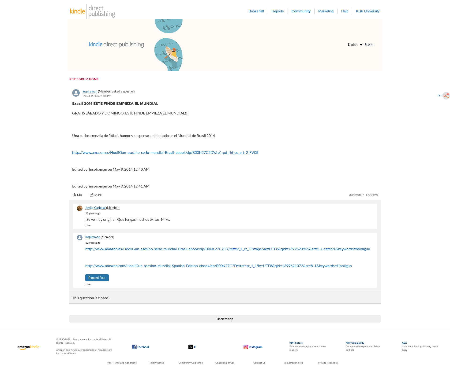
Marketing (326, 11)
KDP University (368, 11)
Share (97, 194)
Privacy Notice (156, 362)
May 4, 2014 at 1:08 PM (96, 96)
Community (301, 11)
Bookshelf (256, 11)
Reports (278, 11)
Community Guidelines (191, 362)
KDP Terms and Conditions (122, 362)
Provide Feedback (328, 362)
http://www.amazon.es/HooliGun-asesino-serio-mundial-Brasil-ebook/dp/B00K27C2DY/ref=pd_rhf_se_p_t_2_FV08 (165, 152)
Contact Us (259, 362)
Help (344, 11)
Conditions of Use (225, 362)
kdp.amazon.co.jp (293, 362)
